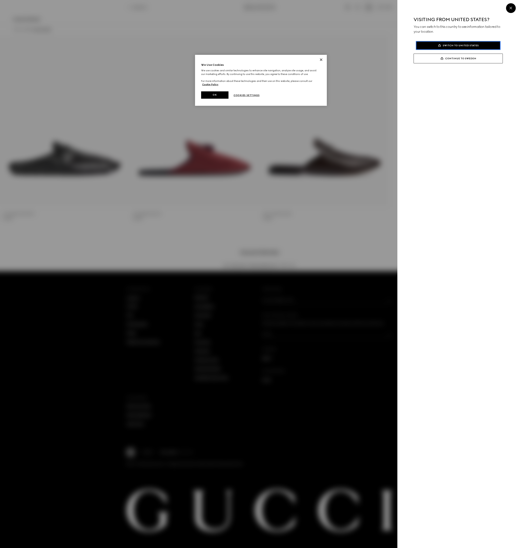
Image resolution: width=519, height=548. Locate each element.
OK (215, 94)
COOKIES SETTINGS (247, 95)
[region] (261, 80)
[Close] (511, 8)
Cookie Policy (210, 84)
